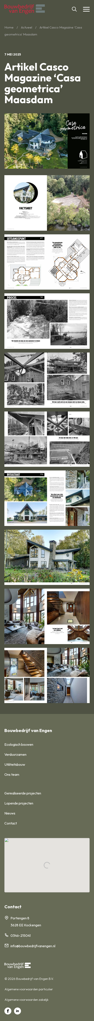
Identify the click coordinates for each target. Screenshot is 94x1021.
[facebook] (7, 1011)
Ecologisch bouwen (18, 744)
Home (9, 27)
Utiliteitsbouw (14, 764)
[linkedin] (17, 1011)
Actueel (26, 27)
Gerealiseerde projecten (22, 793)
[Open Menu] (86, 9)
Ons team (11, 774)
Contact (10, 823)
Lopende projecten (18, 803)
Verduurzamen (15, 754)
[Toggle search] (74, 9)
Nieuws (9, 813)
